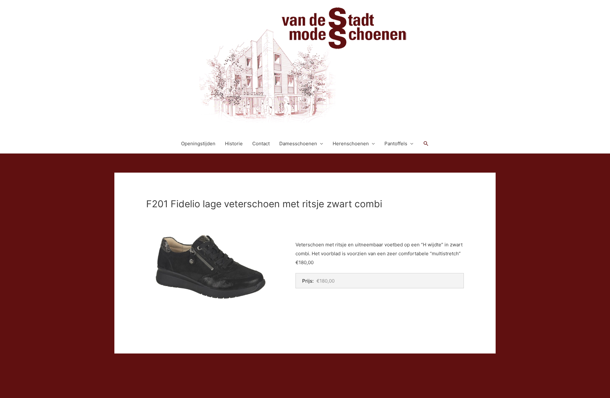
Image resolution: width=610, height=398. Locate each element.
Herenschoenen (351, 144)
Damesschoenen (298, 144)
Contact (261, 144)
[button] (426, 144)
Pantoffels (395, 144)
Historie (234, 144)
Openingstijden (198, 144)
